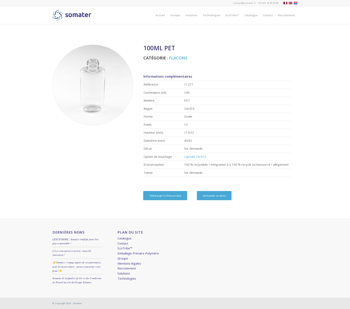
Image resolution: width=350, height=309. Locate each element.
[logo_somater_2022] (71, 15)
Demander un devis (214, 195)
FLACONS (178, 58)
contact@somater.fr (244, 2)
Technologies (126, 278)
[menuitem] (160, 15)
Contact (122, 243)
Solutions (123, 273)
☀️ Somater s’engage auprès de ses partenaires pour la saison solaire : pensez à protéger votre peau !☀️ (76, 266)
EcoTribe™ (124, 248)
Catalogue (124, 238)
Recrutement (126, 268)
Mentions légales (129, 263)
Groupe (122, 258)
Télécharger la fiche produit (165, 195)
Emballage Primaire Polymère (138, 253)
